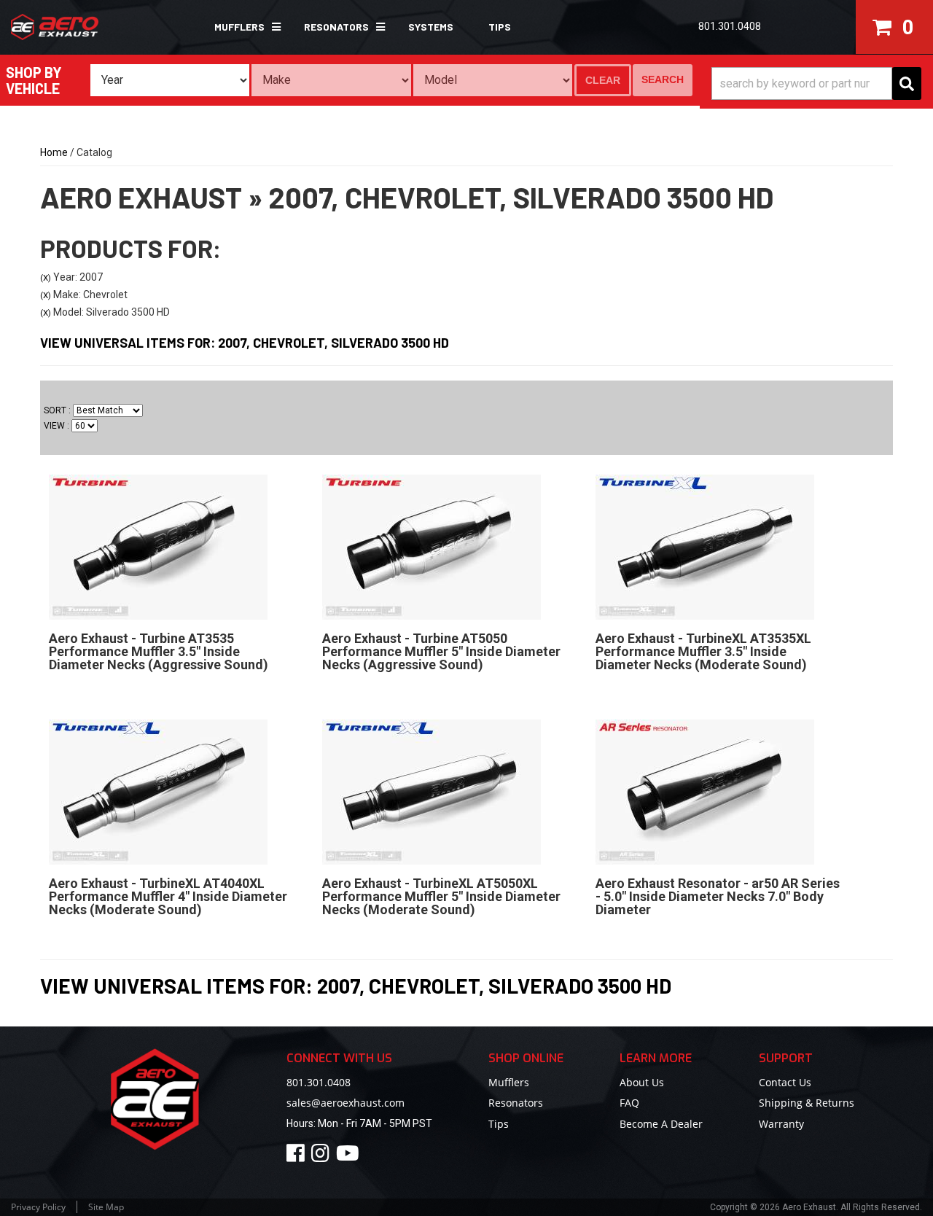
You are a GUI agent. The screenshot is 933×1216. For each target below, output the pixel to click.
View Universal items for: (244, 343)
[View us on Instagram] (322, 1157)
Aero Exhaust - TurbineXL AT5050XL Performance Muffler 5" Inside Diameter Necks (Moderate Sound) (441, 896)
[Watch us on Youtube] (350, 1157)
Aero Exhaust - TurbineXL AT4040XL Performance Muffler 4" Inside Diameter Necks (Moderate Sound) (168, 896)
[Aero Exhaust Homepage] (79, 27)
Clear (602, 80)
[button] (241, 27)
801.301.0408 (318, 1082)
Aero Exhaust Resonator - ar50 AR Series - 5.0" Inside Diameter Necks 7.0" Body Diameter (718, 896)
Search (662, 79)
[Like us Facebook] (297, 1157)
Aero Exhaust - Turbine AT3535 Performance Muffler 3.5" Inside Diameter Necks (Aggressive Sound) (158, 651)
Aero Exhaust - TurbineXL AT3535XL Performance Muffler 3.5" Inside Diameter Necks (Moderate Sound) (703, 651)
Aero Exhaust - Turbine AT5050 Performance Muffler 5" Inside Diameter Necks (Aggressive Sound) (441, 651)
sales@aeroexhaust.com (345, 1103)
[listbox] (169, 80)
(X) (45, 278)
